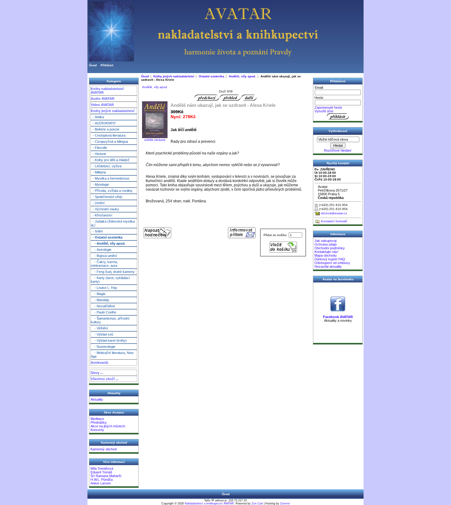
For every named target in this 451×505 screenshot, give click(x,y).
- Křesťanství (101, 215)
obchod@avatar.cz (334, 213)
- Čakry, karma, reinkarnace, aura (104, 263)
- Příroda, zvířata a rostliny (112, 190)
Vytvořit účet (323, 111)
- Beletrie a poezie (105, 129)
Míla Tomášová (102, 468)
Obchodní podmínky (329, 248)
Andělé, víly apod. (242, 76)
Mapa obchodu (325, 255)
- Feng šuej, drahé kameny (113, 272)
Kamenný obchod (104, 449)
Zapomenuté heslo (328, 107)
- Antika (97, 117)
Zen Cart (257, 503)
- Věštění (99, 328)
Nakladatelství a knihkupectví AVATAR (209, 503)
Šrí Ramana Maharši (106, 476)
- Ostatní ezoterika (106, 237)
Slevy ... (97, 373)
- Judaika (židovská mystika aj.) (113, 223)
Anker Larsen (101, 483)
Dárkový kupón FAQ (329, 259)
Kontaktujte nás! (326, 252)
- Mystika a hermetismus (110, 178)
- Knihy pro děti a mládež (110, 160)
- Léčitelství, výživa (106, 166)
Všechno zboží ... (104, 379)
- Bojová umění (104, 256)
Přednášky (99, 422)
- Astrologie (101, 249)
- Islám (97, 231)
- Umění (98, 203)
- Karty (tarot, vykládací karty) (110, 279)
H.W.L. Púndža (102, 479)
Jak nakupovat (325, 241)
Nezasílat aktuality (328, 266)
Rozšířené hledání (337, 150)
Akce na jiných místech (108, 426)
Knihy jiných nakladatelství (112, 111)
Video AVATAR (102, 105)
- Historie (98, 154)
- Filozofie (99, 148)
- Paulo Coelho (103, 312)
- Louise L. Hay (104, 287)
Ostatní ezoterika (211, 76)
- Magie (98, 294)
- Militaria (98, 172)
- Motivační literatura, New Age (112, 354)
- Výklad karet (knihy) (109, 340)
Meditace (97, 419)
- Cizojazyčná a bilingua (109, 141)
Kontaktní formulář (334, 221)
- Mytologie (100, 184)
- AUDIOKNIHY (103, 123)
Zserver (285, 503)
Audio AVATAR (102, 98)
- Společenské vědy (106, 197)
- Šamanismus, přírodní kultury (110, 320)
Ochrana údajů (325, 244)
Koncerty (97, 430)
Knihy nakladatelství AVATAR (107, 90)
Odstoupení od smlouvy (332, 263)
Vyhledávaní (338, 131)
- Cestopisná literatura (108, 135)
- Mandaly (100, 300)
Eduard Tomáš (101, 472)
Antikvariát (99, 362)
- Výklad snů (102, 334)
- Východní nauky (105, 209)
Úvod (93, 65)
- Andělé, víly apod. (108, 243)
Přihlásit (107, 65)
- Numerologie (103, 346)
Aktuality (97, 399)
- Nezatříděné (103, 306)
